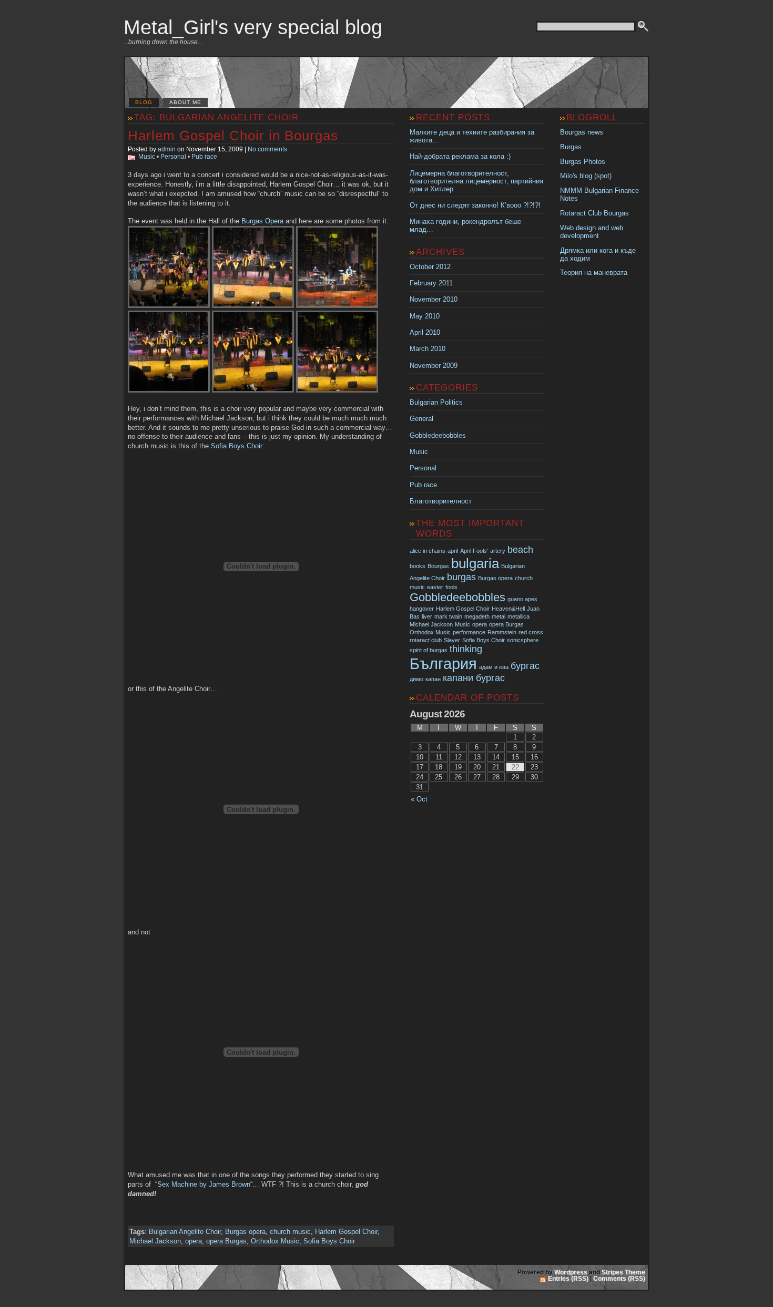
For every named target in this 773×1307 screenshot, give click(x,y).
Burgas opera (245, 1232)
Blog (143, 102)
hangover (422, 608)
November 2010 (433, 299)
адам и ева (493, 667)
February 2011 (431, 283)
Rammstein (501, 632)
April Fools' (474, 551)
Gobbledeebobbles (438, 435)
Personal (173, 156)
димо (416, 679)
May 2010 (425, 316)
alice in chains (427, 551)
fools (451, 587)
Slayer (452, 640)
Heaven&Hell (508, 608)
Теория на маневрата (593, 272)
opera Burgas (226, 1241)
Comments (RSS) (619, 1278)
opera (193, 1241)
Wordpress (570, 1272)
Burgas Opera (262, 221)
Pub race (204, 156)
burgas (461, 577)
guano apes (522, 599)
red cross (530, 632)
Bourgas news (581, 132)
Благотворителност (441, 501)
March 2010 (427, 349)
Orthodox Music (275, 1241)
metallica (518, 616)
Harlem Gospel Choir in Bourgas (233, 135)
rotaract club (426, 640)
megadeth (477, 616)
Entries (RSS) (568, 1278)
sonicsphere (522, 640)
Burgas (571, 147)
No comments (267, 149)
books (417, 566)
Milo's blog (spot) (586, 176)
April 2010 (425, 332)
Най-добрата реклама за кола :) (460, 156)
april (452, 551)
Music (146, 156)
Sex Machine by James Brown (203, 1184)
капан (433, 679)
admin (167, 149)
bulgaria (475, 563)
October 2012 (430, 267)
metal (498, 616)
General (421, 419)
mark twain (448, 616)
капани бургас (474, 678)
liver (427, 616)
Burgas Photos (582, 162)
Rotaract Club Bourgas (594, 213)
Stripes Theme (623, 1272)
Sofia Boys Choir (236, 446)
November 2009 (433, 365)
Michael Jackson (155, 1241)
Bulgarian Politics (436, 402)
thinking (466, 649)
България (443, 663)
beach (520, 549)
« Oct (419, 799)
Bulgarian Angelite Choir (185, 1232)
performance (469, 632)
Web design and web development (591, 232)
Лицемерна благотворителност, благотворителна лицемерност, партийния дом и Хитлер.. (476, 181)
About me (185, 102)
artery (497, 551)
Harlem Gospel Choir (346, 1232)
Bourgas (438, 566)
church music (290, 1232)
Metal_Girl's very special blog (253, 27)
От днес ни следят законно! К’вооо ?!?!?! (475, 205)
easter (435, 587)
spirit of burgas (428, 650)
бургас (525, 666)
